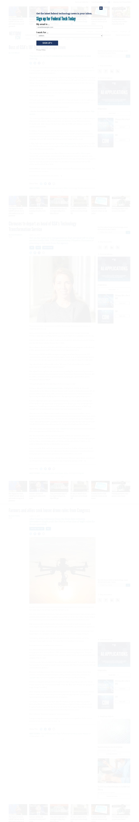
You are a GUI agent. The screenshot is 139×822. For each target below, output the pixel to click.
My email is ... (43, 24)
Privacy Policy (41, 50)
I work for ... (42, 32)
